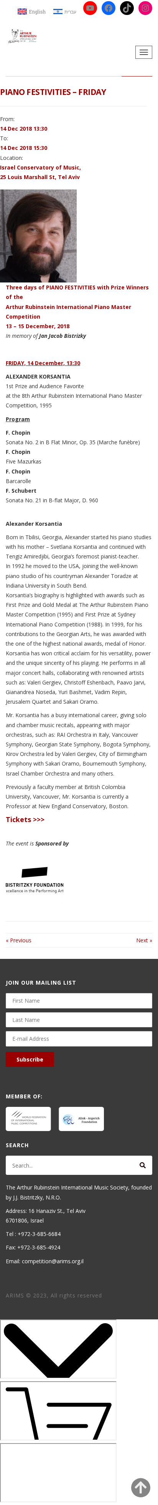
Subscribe (29, 1059)
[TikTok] (127, 8)
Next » (144, 940)
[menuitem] (31, 12)
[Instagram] (145, 8)
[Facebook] (108, 8)
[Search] (142, 1165)
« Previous (18, 940)
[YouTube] (90, 8)
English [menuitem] (37, 11)
